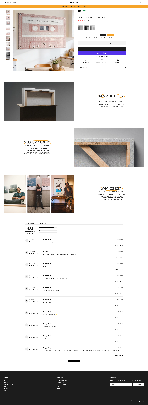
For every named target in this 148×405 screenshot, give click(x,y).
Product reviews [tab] (30, 223)
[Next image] (72, 43)
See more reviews (74, 360)
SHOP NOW (8, 2)
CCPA (58, 386)
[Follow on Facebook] (131, 401)
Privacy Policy (61, 382)
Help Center (7, 380)
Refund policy (60, 388)
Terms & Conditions (62, 380)
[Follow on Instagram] (135, 401)
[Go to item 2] (8, 18)
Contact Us (7, 386)
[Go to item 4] (8, 28)
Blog (5, 390)
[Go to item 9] (8, 54)
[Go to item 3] (8, 23)
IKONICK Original (82, 15)
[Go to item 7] (8, 44)
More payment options (102, 56)
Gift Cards (7, 382)
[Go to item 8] (8, 49)
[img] (33, 241)
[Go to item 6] (8, 38)
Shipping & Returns (9, 384)
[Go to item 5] (8, 33)
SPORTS (15, 2)
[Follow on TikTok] (143, 401)
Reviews (6, 388)
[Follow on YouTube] (139, 401)
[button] (47, 227)
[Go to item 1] (8, 12)
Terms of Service (61, 384)
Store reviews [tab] (42, 223)
